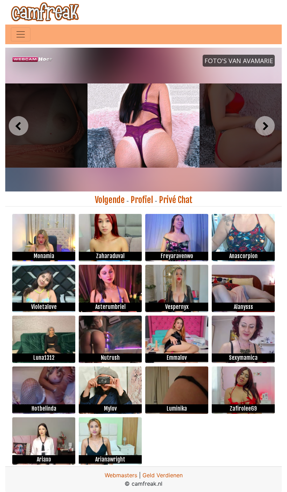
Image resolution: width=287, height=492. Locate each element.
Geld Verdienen (162, 475)
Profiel (142, 200)
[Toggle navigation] (20, 34)
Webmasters (121, 475)
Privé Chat (175, 200)
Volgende (110, 200)
